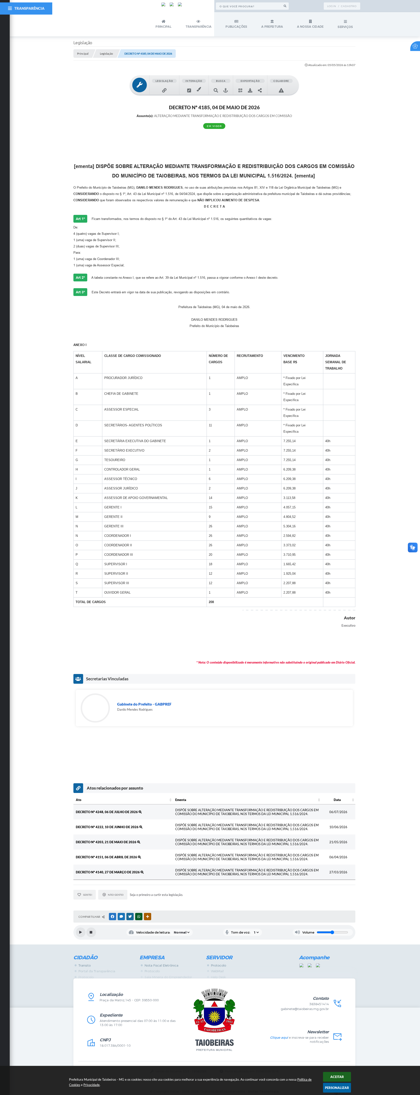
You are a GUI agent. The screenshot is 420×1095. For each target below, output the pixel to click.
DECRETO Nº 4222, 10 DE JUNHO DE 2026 (107, 827)
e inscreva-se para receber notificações (299, 1040)
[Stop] (91, 932)
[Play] (81, 932)
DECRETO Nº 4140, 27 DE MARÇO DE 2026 (108, 872)
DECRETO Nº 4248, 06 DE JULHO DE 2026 (107, 812)
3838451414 (319, 1004)
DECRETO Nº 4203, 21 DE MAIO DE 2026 (106, 842)
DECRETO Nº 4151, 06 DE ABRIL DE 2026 (107, 857)
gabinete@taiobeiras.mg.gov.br (305, 1009)
